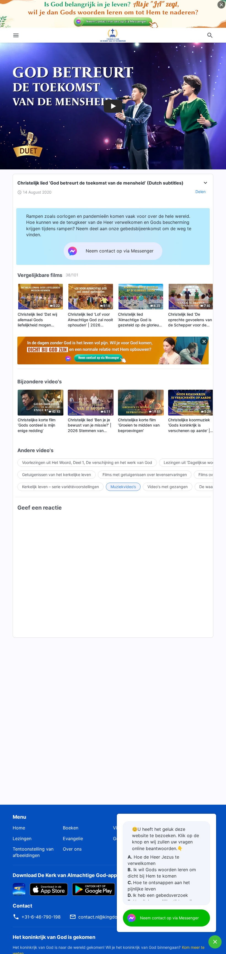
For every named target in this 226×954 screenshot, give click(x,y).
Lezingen (22, 838)
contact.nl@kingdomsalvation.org (113, 917)
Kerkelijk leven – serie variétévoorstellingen (60, 486)
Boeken (70, 828)
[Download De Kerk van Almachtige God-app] (19, 889)
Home (19, 828)
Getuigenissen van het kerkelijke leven (56, 474)
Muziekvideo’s (123, 486)
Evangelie (73, 838)
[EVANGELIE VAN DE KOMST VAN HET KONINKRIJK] (113, 35)
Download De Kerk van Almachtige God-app (65, 875)
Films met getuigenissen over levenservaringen (145, 474)
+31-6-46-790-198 (41, 917)
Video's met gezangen (167, 486)
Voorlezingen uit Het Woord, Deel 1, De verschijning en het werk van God (87, 462)
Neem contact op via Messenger (169, 917)
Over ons (72, 849)
